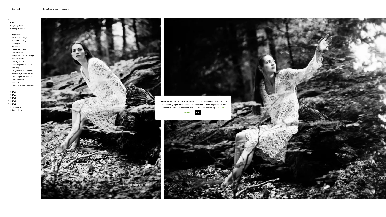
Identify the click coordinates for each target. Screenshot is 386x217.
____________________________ (25, 32)
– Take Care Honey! (18, 38)
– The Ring (14, 68)
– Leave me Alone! (17, 53)
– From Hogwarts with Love (21, 65)
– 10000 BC (15, 83)
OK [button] (197, 112)
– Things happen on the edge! (22, 56)
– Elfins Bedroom (17, 80)
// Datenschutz (16, 110)
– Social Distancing (18, 41)
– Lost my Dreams (17, 62)
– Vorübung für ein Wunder (21, 77)
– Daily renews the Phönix (21, 71)
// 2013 (13, 101)
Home (12, 23)
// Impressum (15, 107)
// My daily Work (16, 26)
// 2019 (13, 92)
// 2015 (13, 95)
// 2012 (13, 104)
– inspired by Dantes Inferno (21, 74)
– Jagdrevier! (15, 35)
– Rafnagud (15, 44)
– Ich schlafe (15, 47)
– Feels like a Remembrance (22, 86)
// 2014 (13, 98)
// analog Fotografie (18, 29)
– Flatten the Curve (18, 50)
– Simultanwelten (17, 59)
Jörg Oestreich (14, 9)
